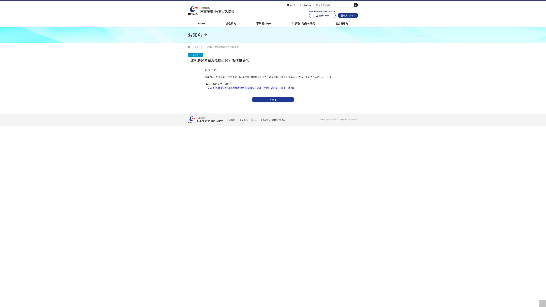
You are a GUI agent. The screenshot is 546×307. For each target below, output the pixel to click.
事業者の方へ (264, 23)
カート (292, 5)
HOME (201, 23)
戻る (274, 99)
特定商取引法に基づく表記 (274, 120)
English (307, 5)
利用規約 (231, 120)
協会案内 (231, 23)
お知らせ (198, 47)
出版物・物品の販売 (303, 23)
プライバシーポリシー (249, 120)
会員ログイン (349, 15)
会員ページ (324, 15)
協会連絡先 (341, 23)
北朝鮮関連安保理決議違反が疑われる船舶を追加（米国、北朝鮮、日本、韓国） (251, 87)
